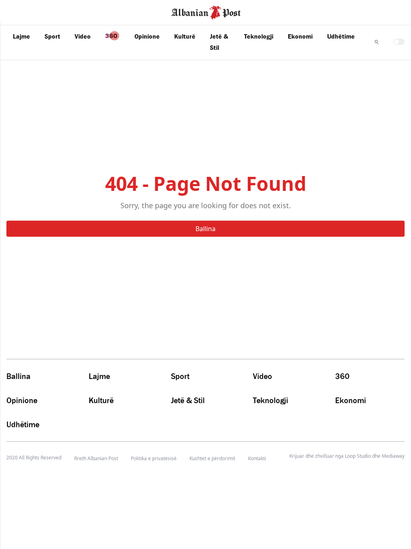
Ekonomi (300, 36)
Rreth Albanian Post (96, 458)
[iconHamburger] (21, 11)
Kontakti (257, 458)
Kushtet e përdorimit (212, 458)
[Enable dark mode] (399, 42)
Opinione (147, 36)
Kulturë (184, 36)
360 (342, 376)
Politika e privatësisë (154, 458)
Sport (52, 36)
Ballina (205, 228)
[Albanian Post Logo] (205, 11)
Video (83, 36)
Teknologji (258, 36)
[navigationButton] (376, 42)
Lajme (21, 36)
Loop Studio (358, 456)
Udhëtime (341, 36)
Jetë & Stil (219, 42)
